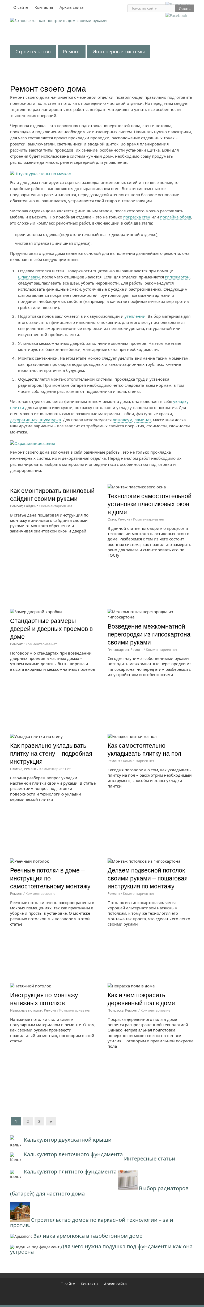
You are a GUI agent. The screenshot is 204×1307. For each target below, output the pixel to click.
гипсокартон (177, 277)
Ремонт (71, 51)
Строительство (33, 51)
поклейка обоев (175, 217)
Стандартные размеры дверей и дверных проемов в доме (51, 628)
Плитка (16, 768)
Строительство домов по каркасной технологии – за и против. (91, 1222)
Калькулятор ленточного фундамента (73, 1154)
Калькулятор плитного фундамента (70, 1171)
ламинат (142, 419)
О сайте (20, 7)
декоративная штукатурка (35, 419)
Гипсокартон (118, 649)
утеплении (135, 316)
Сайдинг (31, 506)
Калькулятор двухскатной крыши (68, 1139)
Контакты (44, 7)
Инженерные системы (118, 51)
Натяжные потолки (26, 1010)
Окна (112, 519)
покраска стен (136, 217)
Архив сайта (71, 7)
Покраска (116, 1010)
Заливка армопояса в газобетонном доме (87, 1235)
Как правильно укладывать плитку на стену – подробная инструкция (51, 753)
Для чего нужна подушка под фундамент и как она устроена (101, 1249)
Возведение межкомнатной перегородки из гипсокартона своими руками (149, 634)
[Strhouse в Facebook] (176, 15)
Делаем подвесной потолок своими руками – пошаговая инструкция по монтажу (148, 878)
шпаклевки (29, 277)
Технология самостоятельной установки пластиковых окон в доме (150, 504)
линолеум (122, 419)
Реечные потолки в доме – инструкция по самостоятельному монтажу (50, 878)
